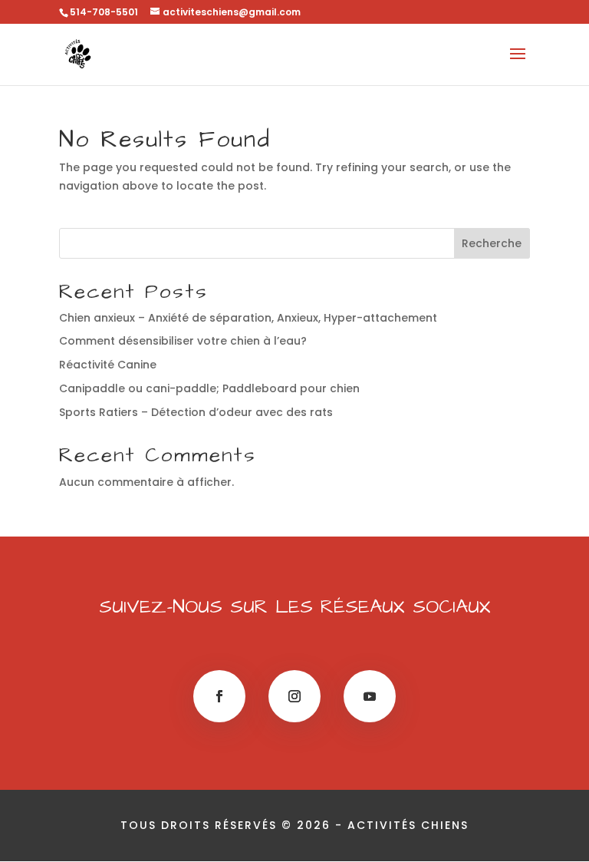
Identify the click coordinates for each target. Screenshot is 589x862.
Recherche (492, 243)
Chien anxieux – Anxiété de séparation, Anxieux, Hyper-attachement (248, 317)
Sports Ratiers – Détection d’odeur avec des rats (196, 412)
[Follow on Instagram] (294, 696)
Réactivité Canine (107, 364)
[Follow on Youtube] (370, 696)
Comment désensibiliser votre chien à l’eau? (183, 340)
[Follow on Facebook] (219, 696)
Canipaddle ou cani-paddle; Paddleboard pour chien (209, 388)
